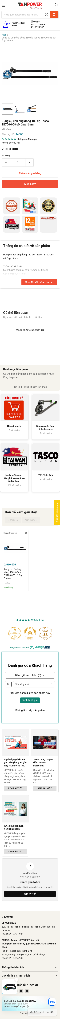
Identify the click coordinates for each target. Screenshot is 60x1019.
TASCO (19, 134)
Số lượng (6, 155)
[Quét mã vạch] (46, 14)
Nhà (4, 35)
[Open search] (8, 684)
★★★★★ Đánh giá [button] (57, 512)
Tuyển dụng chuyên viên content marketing (43, 762)
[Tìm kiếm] (54, 14)
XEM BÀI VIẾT (15, 788)
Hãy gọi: (35, 21)
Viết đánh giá (30, 700)
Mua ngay (30, 184)
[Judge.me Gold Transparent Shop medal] (14, 633)
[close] (26, 533)
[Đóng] (16, 980)
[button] (7, 108)
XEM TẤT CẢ (30, 894)
